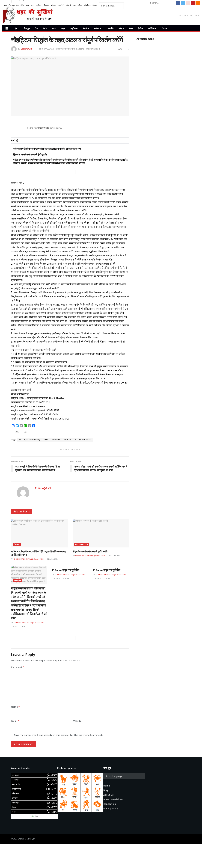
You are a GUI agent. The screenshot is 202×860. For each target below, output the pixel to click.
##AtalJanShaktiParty (29, 439)
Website (77, 720)
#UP (46, 439)
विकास (94, 5)
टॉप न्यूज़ (12, 5)
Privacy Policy (110, 808)
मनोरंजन (53, 5)
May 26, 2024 (52, 559)
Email (15, 720)
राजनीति (61, 5)
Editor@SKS (27, 48)
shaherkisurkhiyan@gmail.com (29, 559)
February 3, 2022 (46, 48)
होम (5, 5)
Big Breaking (81, 544)
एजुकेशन (39, 5)
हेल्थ (74, 5)
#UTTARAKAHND (83, 439)
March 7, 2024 (18, 626)
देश (17, 5)
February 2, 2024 (61, 578)
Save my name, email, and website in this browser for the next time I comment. (58, 734)
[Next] (73, 172)
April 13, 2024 (114, 555)
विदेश (22, 5)
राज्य (27, 5)
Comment (17, 667)
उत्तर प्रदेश (17, 580)
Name (15, 706)
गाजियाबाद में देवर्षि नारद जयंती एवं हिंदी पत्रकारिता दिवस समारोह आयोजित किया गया (47, 148)
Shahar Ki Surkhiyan (26, 838)
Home (106, 785)
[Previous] (67, 172)
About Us (108, 794)
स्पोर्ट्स (68, 5)
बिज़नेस (46, 5)
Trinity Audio (43, 128)
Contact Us (109, 803)
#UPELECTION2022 (61, 439)
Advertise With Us (113, 799)
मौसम (36, 817)
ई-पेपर (79, 5)
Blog (105, 790)
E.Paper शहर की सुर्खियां (65, 570)
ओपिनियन (87, 5)
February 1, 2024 (102, 578)
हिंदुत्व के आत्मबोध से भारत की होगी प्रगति (30, 154)
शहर (32, 5)
